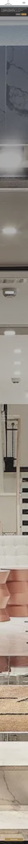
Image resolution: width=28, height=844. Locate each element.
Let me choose (5, 14)
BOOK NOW (14, 839)
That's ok (24, 14)
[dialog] (14, 11)
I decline (18, 14)
